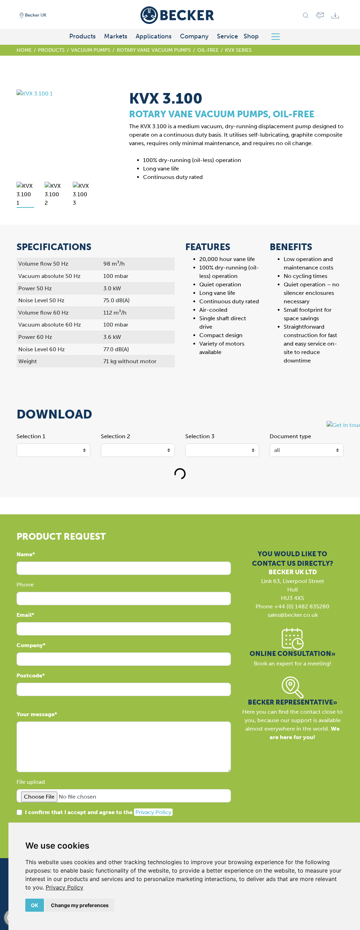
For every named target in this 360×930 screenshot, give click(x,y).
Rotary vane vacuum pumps (154, 50)
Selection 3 (199, 436)
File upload (31, 782)
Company (194, 36)
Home (24, 50)
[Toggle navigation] (278, 37)
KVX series (238, 50)
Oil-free (208, 50)
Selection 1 (31, 436)
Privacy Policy (64, 887)
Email (24, 615)
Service (227, 36)
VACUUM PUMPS (90, 50)
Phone (25, 584)
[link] (64, 887)
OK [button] (34, 905)
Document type (290, 436)
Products (82, 36)
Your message (35, 714)
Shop (251, 36)
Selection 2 (115, 436)
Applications (154, 36)
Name (24, 554)
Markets (115, 36)
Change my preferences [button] (80, 905)
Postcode (29, 675)
